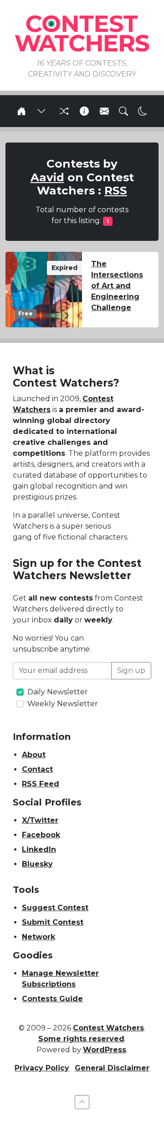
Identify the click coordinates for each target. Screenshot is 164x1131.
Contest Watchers (108, 1028)
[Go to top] (82, 1102)
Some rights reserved (81, 1038)
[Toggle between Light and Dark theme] (143, 111)
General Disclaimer (112, 1068)
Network (38, 936)
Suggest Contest (55, 907)
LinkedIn (39, 849)
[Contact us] (104, 111)
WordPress (104, 1049)
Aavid (47, 177)
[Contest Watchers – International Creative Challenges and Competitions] (82, 33)
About (34, 754)
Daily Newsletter (57, 692)
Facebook (41, 834)
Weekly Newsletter (62, 703)
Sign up (131, 670)
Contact (37, 769)
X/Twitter (40, 820)
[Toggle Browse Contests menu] (41, 111)
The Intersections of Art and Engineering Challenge (117, 286)
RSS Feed (40, 783)
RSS (115, 190)
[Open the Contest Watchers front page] (21, 111)
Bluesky (37, 864)
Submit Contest (52, 922)
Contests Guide (52, 998)
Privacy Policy (42, 1068)
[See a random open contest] (62, 111)
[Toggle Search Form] (123, 111)
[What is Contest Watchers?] (84, 111)
